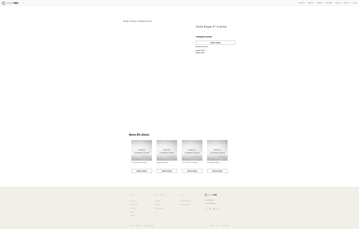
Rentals (126, 21)
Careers (132, 212)
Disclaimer (225, 225)
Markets (311, 3)
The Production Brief (185, 201)
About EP (347, 3)
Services (302, 3)
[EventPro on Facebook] (206, 208)
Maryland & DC (134, 204)
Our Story (132, 201)
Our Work (329, 3)
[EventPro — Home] (217, 195)
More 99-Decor (139, 134)
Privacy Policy (215, 225)
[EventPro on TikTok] (218, 208)
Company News (184, 204)
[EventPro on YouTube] (214, 208)
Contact (132, 215)
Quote (355, 3)
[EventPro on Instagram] (210, 208)
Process (319, 3)
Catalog (338, 3)
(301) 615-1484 (210, 200)
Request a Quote (159, 208)
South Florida (133, 208)
